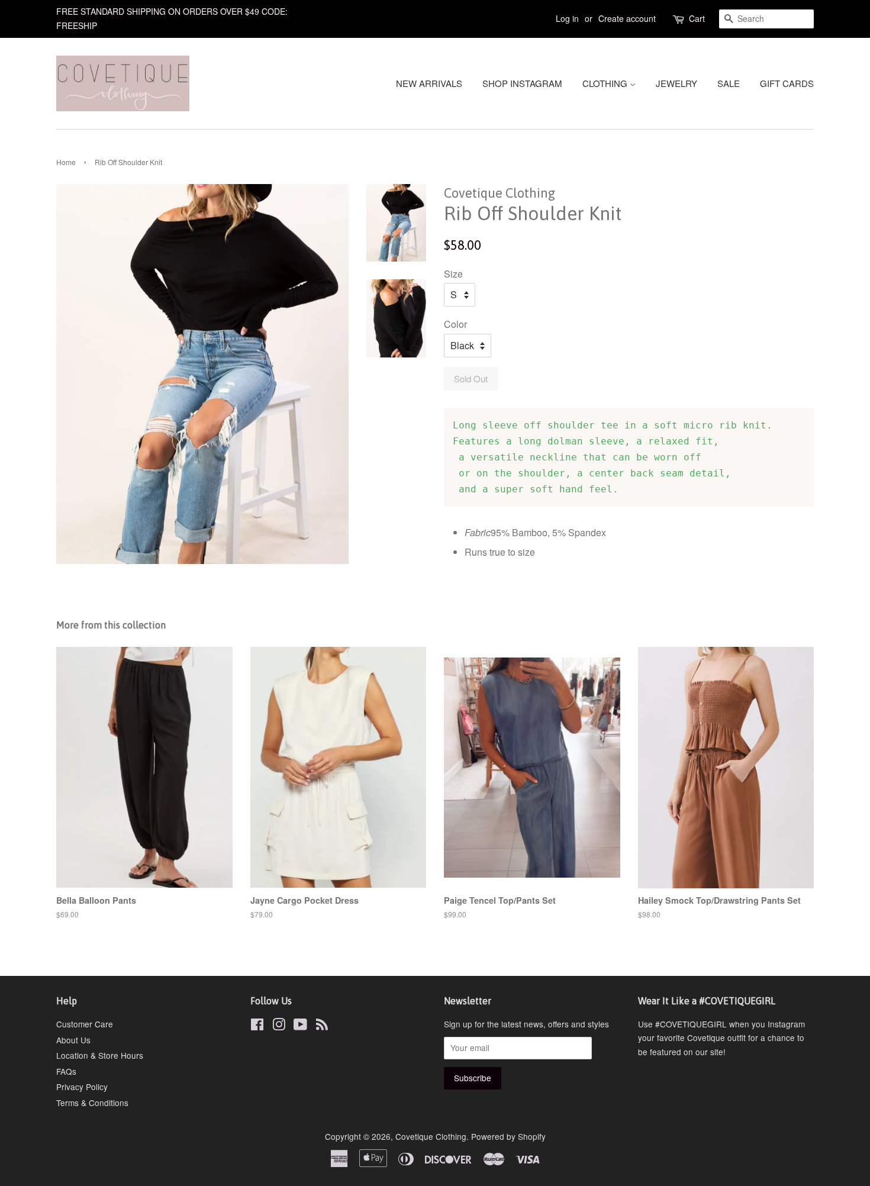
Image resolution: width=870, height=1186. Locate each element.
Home (66, 162)
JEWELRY (676, 83)
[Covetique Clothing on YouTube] (300, 1026)
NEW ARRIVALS (429, 83)
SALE (728, 83)
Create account (627, 18)
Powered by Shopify (508, 1136)
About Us (73, 1040)
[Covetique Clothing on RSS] (321, 1026)
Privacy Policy (82, 1086)
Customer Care (84, 1024)
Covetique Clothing (430, 1136)
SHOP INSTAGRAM (522, 83)
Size (453, 274)
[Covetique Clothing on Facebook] (257, 1026)
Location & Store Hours (99, 1055)
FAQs (66, 1071)
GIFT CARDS (787, 83)
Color (455, 324)
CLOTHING (606, 83)
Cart (697, 18)
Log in (567, 18)
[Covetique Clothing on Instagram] (278, 1026)
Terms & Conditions (92, 1102)
